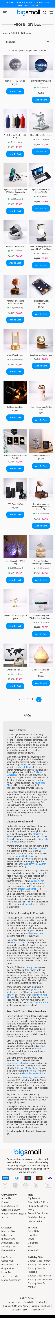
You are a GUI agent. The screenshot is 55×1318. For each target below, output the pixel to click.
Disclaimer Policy (36, 1217)
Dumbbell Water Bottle (34, 1073)
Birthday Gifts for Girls (39, 1264)
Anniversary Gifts (10, 1242)
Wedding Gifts (8, 1246)
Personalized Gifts (10, 1264)
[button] (35, 88)
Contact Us (7, 1202)
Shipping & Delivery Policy (15, 1306)
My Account (34, 1198)
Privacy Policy (35, 1221)
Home (5, 33)
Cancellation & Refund (39, 1202)
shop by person (35, 933)
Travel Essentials (9, 1276)
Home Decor (7, 1272)
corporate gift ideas (16, 1063)
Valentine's (33, 1250)
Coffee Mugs (8, 1260)
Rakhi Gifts (33, 1231)
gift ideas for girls (30, 904)
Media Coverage (9, 1205)
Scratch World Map (27, 888)
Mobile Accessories (11, 1279)
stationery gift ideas (29, 1077)
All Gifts (5, 1217)
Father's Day (7, 1235)
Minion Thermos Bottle (37, 1002)
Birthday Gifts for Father (40, 1279)
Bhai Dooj (33, 1235)
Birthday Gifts (8, 1238)
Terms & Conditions (38, 1213)
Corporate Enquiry (10, 1209)
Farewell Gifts (8, 1250)
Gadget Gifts (7, 1268)
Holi (30, 1246)
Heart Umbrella (40, 848)
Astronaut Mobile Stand (26, 1068)
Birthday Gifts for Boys (39, 1260)
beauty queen (32, 967)
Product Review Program (13, 1213)
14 (31, 699)
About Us (6, 1198)
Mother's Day (8, 1231)
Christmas (33, 1242)
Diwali (31, 1238)
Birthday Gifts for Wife (39, 1275)
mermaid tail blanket (25, 856)
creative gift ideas (23, 767)
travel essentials (19, 942)
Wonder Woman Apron (35, 863)
